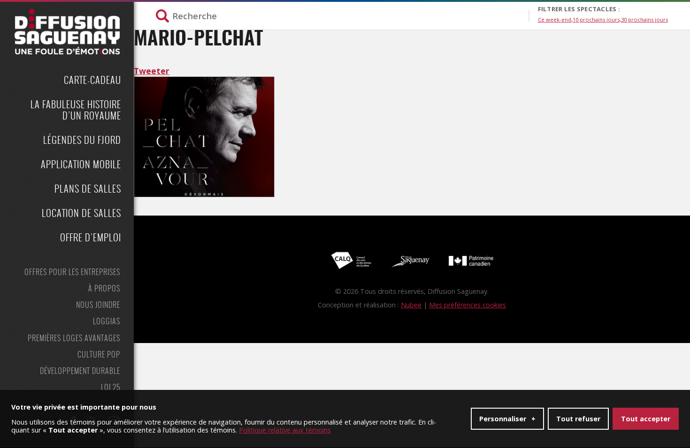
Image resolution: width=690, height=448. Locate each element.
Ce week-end (554, 19)
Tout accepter (645, 418)
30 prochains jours (644, 19)
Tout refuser (578, 418)
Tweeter (151, 70)
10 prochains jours (596, 19)
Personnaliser (507, 418)
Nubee (411, 304)
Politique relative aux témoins (285, 430)
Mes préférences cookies (467, 304)
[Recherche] (342, 16)
